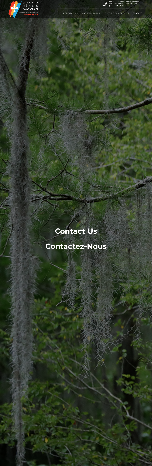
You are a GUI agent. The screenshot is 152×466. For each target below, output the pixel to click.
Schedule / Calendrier (116, 13)
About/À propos (91, 13)
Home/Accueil (70, 13)
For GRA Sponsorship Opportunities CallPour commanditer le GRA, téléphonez (125, 2)
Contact (137, 13)
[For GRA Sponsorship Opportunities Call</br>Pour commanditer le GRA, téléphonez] (105, 4)
